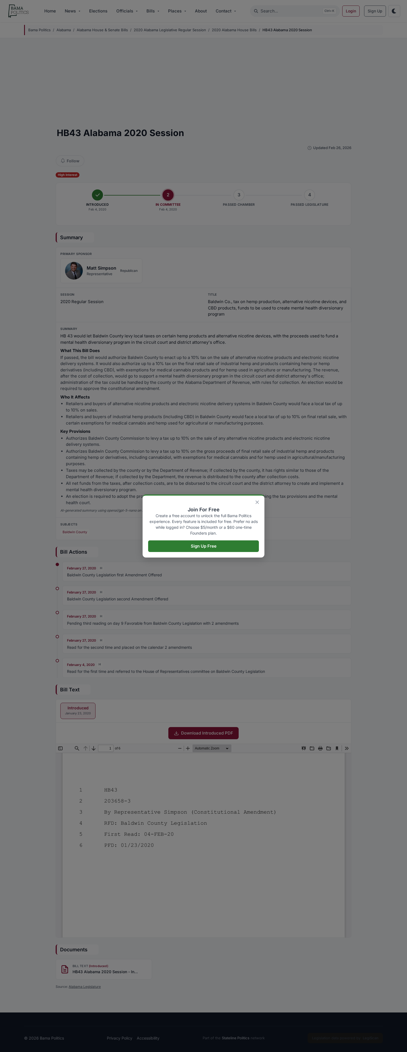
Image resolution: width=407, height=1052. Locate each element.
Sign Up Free (204, 546)
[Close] (257, 502)
